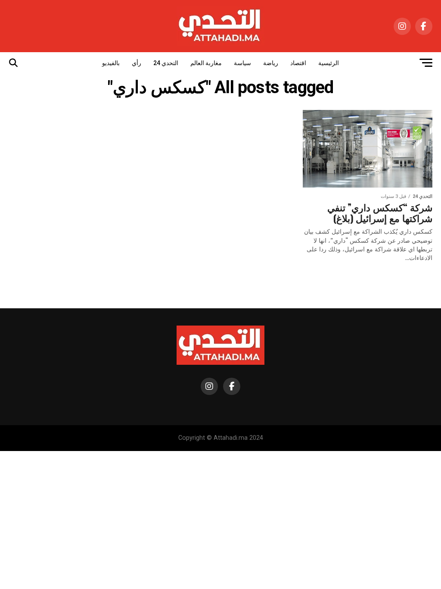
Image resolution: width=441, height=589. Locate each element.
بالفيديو (111, 63)
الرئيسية (328, 63)
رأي (136, 63)
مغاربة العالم (206, 63)
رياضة (270, 63)
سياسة (242, 63)
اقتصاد (298, 63)
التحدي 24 (165, 63)
